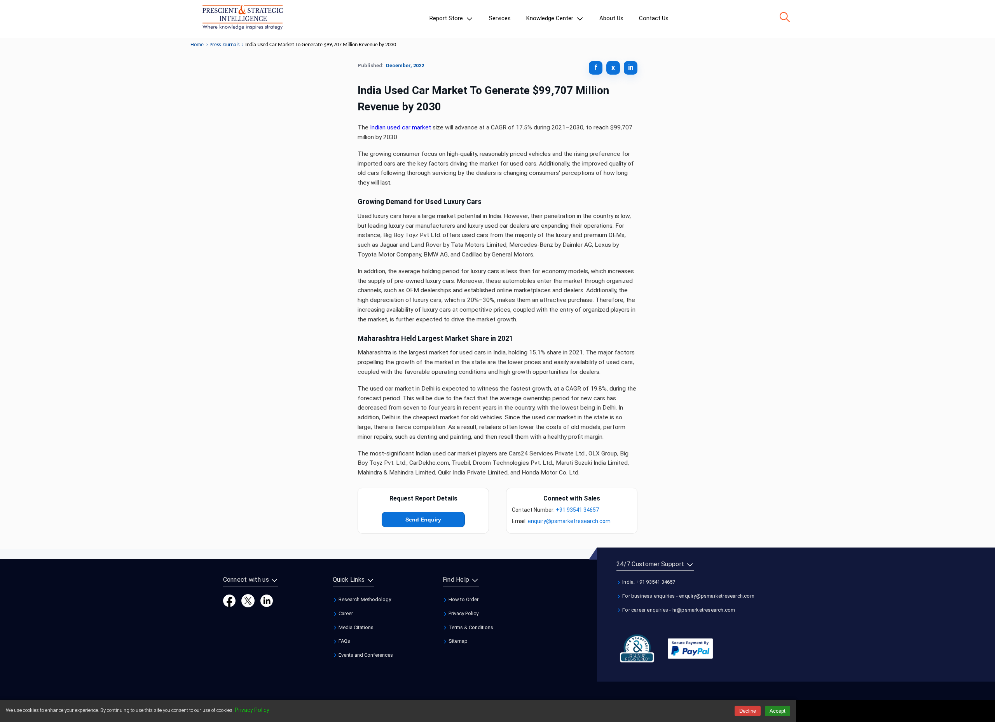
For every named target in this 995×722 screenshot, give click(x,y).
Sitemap (457, 641)
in (631, 67)
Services (500, 18)
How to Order (462, 599)
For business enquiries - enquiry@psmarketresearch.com (687, 596)
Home (197, 45)
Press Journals (224, 45)
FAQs (343, 641)
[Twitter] (248, 600)
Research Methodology (364, 599)
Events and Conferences (365, 655)
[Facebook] (229, 600)
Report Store (446, 18)
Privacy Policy (462, 613)
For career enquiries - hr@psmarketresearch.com (678, 610)
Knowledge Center (550, 18)
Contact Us (654, 18)
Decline (747, 711)
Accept (778, 711)
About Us (611, 18)
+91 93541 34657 (577, 510)
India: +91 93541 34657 (648, 582)
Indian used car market (400, 127)
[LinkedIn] (266, 600)
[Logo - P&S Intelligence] (242, 19)
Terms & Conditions (470, 627)
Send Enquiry (423, 519)
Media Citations (355, 627)
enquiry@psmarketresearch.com (569, 521)
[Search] (785, 17)
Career (345, 613)
